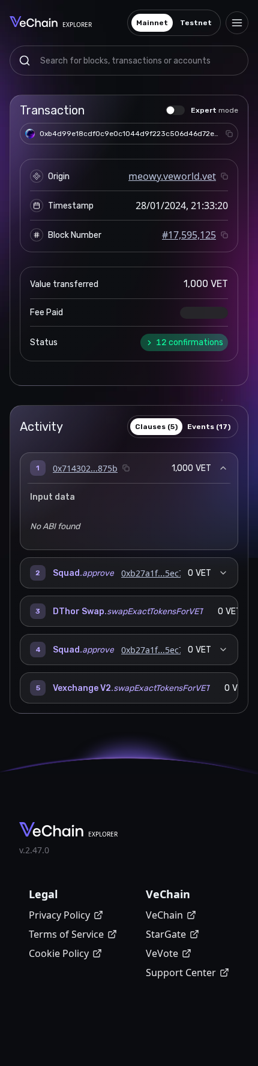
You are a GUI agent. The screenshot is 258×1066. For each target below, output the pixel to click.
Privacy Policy (59, 915)
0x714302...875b (85, 468)
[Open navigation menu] (237, 22)
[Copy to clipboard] (229, 133)
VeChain (164, 915)
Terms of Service (66, 934)
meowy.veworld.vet (172, 176)
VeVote (162, 953)
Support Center (181, 972)
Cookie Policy (59, 953)
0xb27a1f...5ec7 (152, 573)
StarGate (166, 934)
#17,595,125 (189, 234)
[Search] (25, 61)
